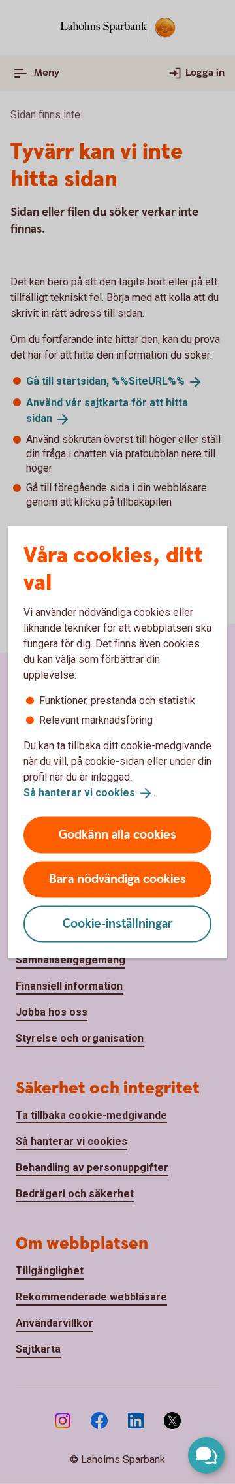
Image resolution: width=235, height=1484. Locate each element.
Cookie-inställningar (118, 923)
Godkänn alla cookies (117, 834)
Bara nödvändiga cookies (117, 879)
